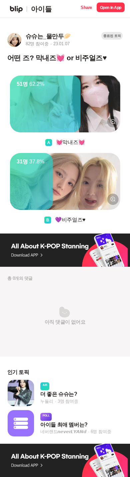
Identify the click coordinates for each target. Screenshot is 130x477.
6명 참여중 (101, 431)
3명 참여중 (68, 401)
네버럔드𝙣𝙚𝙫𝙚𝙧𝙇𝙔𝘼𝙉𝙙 (63, 431)
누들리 (46, 401)
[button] (86, 9)
